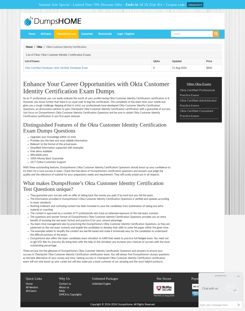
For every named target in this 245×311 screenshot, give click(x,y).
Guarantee (87, 34)
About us (64, 287)
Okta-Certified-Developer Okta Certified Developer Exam (56, 68)
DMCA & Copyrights (70, 294)
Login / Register (126, 34)
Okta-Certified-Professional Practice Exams (197, 93)
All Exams (46, 34)
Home (32, 34)
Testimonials (105, 34)
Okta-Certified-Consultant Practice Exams (196, 113)
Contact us (65, 284)
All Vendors (32, 287)
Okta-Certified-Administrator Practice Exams (198, 103)
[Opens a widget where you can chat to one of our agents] (220, 290)
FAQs (62, 291)
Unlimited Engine (101, 284)
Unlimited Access (66, 34)
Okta (39, 47)
